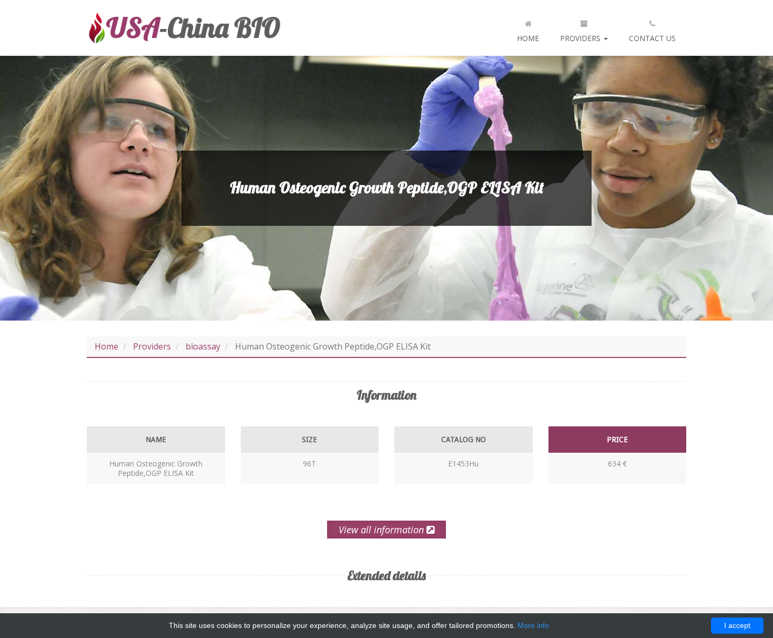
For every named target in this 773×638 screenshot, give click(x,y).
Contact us (652, 38)
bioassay (203, 346)
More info (533, 625)
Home (528, 38)
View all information (382, 529)
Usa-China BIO (184, 28)
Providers (581, 38)
